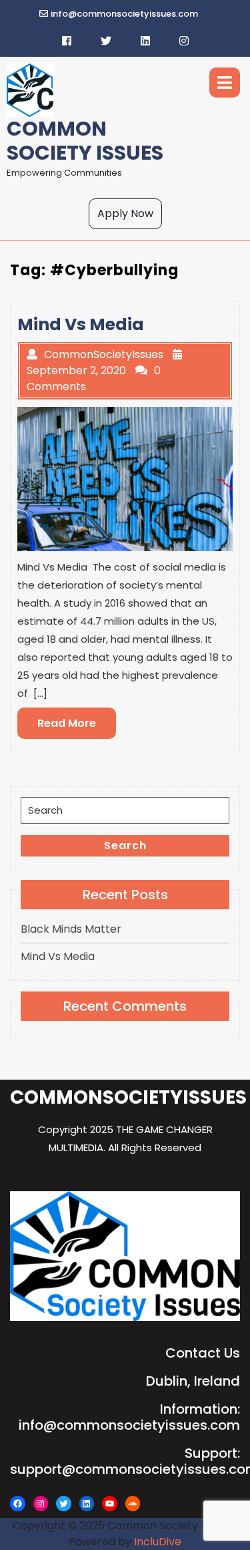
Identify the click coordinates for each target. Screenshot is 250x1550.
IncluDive (157, 1541)
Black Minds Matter (71, 929)
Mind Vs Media (58, 956)
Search (125, 845)
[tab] (224, 82)
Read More (76, 727)
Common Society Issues (85, 140)
